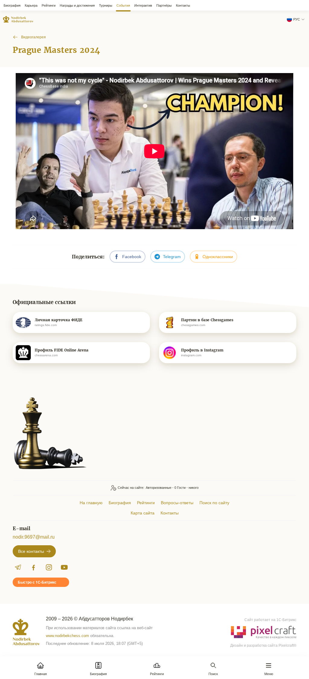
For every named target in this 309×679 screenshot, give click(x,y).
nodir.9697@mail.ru (34, 537)
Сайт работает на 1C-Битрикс (270, 620)
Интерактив (143, 5)
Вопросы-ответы (177, 502)
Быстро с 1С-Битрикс (37, 582)
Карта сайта (142, 513)
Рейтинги (49, 5)
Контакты (183, 5)
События (123, 5)
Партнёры (164, 5)
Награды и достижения (77, 5)
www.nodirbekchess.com (67, 635)
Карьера (31, 5)
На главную (91, 502)
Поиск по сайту (214, 502)
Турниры (105, 5)
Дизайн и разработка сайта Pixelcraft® (263, 645)
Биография (12, 5)
